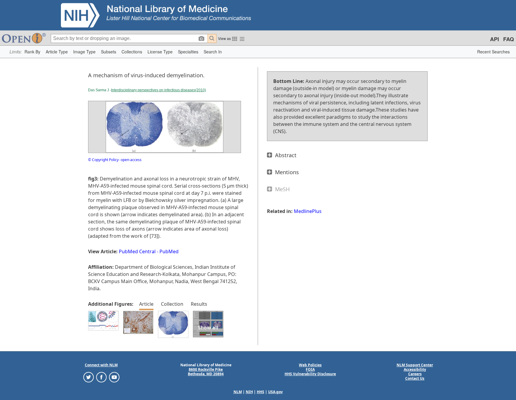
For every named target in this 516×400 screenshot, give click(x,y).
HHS (260, 391)
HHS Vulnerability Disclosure (310, 373)
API (494, 39)
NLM (238, 391)
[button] (32, 52)
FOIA (310, 369)
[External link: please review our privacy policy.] (88, 376)
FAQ (508, 39)
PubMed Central (137, 251)
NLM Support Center (415, 364)
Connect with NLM (101, 364)
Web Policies (310, 364)
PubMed (169, 251)
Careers (415, 373)
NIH (249, 391)
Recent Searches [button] (493, 52)
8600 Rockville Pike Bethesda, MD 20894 (206, 371)
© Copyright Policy (103, 159)
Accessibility (415, 369)
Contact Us (414, 378)
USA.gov (275, 391)
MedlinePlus (308, 211)
